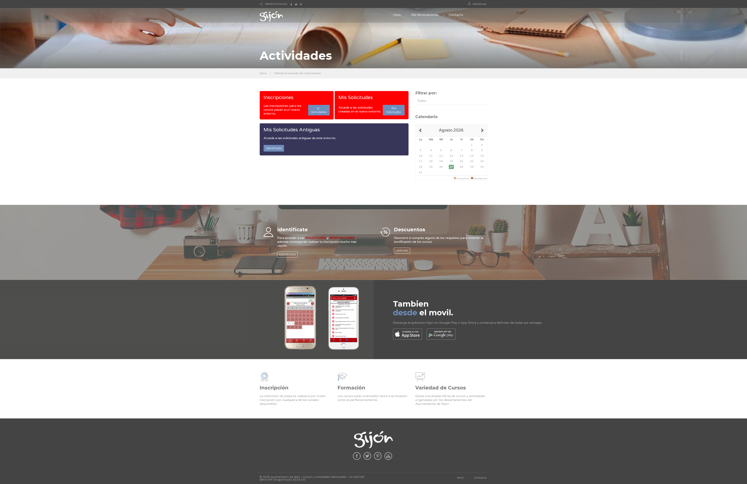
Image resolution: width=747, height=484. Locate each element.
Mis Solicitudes (355, 97)
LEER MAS (402, 250)
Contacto (456, 15)
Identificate (480, 4)
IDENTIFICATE (287, 254)
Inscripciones (278, 97)
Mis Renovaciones (424, 15)
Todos (421, 101)
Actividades (319, 110)
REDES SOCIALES (276, 4)
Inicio (397, 15)
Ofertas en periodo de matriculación (297, 73)
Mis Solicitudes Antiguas (292, 130)
